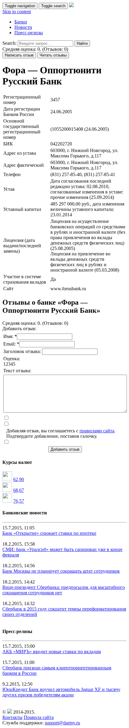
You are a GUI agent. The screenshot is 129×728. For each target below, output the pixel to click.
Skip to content (16, 11)
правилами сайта (97, 430)
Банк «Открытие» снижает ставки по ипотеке (49, 533)
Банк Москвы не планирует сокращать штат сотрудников (61, 571)
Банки (20, 21)
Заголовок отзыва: (22, 351)
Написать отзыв (19, 55)
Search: (9, 43)
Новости (23, 27)
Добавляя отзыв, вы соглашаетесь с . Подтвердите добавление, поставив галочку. (61, 433)
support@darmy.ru (62, 722)
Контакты (12, 717)
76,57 (18, 501)
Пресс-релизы (28, 32)
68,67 (18, 490)
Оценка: (11, 358)
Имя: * (10, 336)
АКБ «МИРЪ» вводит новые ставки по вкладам (51, 651)
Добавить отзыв (65, 449)
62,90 (18, 479)
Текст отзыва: (17, 370)
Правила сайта (39, 717)
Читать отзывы (53, 55)
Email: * (11, 343)
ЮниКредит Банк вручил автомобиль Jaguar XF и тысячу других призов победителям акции (61, 692)
